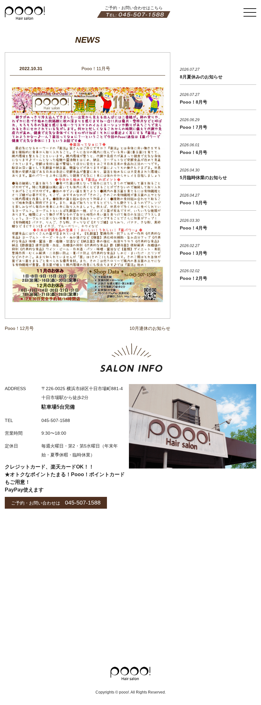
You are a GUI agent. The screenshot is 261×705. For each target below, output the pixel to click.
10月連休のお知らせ (150, 328)
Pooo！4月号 (193, 227)
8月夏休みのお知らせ (201, 76)
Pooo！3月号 (193, 253)
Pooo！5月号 (193, 202)
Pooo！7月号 (193, 127)
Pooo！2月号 (193, 278)
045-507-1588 (83, 502)
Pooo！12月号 (19, 328)
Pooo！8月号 (193, 102)
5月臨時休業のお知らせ (203, 177)
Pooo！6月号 (193, 152)
